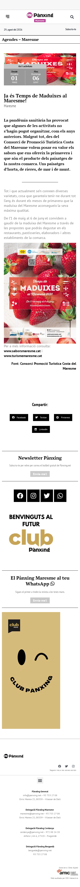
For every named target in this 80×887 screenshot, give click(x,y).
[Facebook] (20, 496)
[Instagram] (33, 496)
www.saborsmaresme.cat (22, 351)
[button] (72, 17)
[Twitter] (47, 496)
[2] (31, 670)
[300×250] (31, 533)
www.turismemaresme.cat (23, 356)
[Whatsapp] (60, 496)
